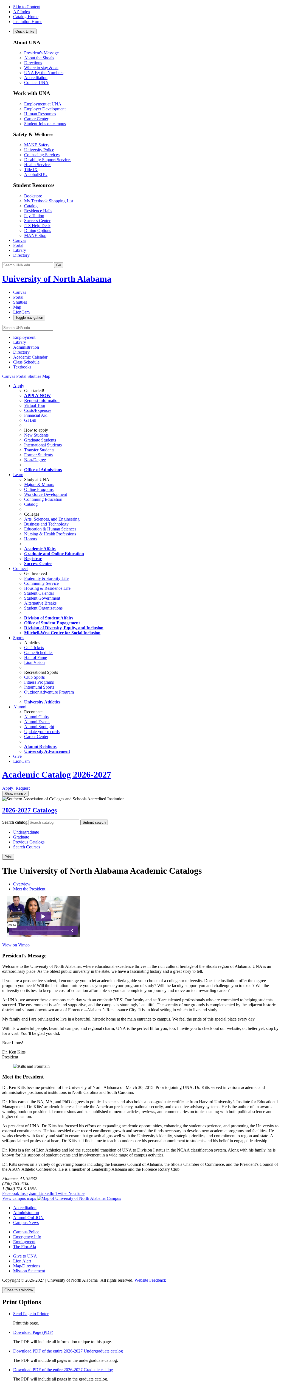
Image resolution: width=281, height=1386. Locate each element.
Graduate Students (40, 440)
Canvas (19, 240)
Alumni (19, 707)
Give (17, 756)
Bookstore (33, 196)
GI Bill (30, 420)
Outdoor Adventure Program (49, 692)
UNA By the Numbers (43, 72)
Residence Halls (38, 210)
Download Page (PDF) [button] (33, 1332)
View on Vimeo (16, 945)
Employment (24, 337)
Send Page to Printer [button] (31, 1313)
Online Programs (39, 489)
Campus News (26, 1222)
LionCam (21, 761)
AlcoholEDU (35, 174)
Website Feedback (150, 1280)
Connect (20, 568)
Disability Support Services (47, 159)
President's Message (41, 53)
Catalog (31, 205)
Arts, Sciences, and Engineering (52, 519)
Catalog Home (25, 16)
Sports (18, 637)
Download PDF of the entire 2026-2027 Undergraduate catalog (68, 1351)
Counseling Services (42, 154)
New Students (36, 435)
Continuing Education (43, 499)
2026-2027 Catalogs (29, 810)
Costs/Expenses (37, 410)
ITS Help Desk (37, 225)
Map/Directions (26, 1266)
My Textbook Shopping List (48, 201)
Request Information (42, 400)
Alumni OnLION (28, 1217)
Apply (18, 385)
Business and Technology (46, 524)
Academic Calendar (30, 357)
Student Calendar (39, 593)
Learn (18, 474)
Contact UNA (36, 82)
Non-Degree (35, 459)
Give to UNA (25, 1256)
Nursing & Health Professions (50, 534)
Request (23, 788)
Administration (26, 347)
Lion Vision (34, 662)
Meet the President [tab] (29, 889)
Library (19, 250)
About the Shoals (39, 57)
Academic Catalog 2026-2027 (56, 774)
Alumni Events (37, 721)
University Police (39, 149)
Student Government (42, 598)
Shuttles (34, 376)
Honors (30, 538)
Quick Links (24, 31)
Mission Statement (29, 1270)
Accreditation (35, 77)
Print (8, 857)
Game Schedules (38, 652)
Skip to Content (26, 6)
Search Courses (26, 847)
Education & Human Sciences (50, 529)
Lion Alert (22, 1261)
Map (46, 376)
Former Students (38, 454)
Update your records (42, 731)
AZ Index (21, 11)
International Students (43, 445)
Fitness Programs (39, 682)
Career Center (36, 118)
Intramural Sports (39, 687)
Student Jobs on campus (45, 123)
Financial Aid (35, 415)
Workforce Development (45, 494)
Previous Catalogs (28, 842)
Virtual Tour (34, 405)
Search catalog (14, 822)
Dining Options (37, 230)
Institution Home (27, 21)
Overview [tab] (21, 884)
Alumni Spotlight (39, 726)
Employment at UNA (42, 104)
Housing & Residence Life (47, 588)
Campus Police (26, 1231)
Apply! (8, 788)
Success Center (37, 220)
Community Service (41, 583)
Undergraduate (26, 832)
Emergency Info (27, 1236)
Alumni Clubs (36, 716)
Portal (18, 245)
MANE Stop (35, 235)
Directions (33, 62)
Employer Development (45, 109)
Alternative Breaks (40, 603)
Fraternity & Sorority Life (46, 578)
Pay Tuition (34, 215)
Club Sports (34, 677)
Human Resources (40, 113)
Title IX (31, 169)
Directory (21, 255)
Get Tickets (34, 647)
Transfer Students (39, 450)
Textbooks (22, 367)
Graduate (21, 837)
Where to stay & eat (41, 67)
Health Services (37, 164)
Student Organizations (43, 608)
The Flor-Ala (24, 1246)
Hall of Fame (35, 657)
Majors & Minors (39, 484)
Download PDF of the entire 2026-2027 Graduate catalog (63, 1369)
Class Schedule (26, 362)
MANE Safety (36, 144)
